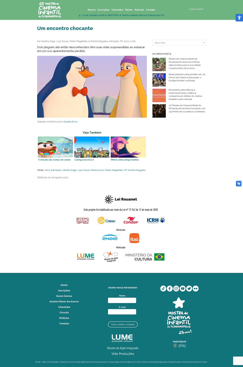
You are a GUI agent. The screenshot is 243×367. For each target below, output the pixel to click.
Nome (123, 296)
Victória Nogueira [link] (136, 170)
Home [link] (64, 285)
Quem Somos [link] (64, 296)
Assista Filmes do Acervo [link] (64, 301)
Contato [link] (64, 323)
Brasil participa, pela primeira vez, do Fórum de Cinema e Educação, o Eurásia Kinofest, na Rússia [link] (187, 77)
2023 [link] (47, 170)
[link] (239, 17)
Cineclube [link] (64, 307)
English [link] (192, 9)
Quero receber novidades (123, 324)
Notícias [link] (64, 318)
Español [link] (200, 9)
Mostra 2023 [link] (97, 170)
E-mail (123, 307)
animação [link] (56, 170)
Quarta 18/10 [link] (70, 121)
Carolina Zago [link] (69, 170)
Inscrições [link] (64, 290)
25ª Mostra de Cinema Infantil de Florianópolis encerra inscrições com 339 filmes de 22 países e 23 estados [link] (187, 108)
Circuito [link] (64, 312)
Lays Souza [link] (84, 170)
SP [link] (125, 170)
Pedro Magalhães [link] (114, 170)
